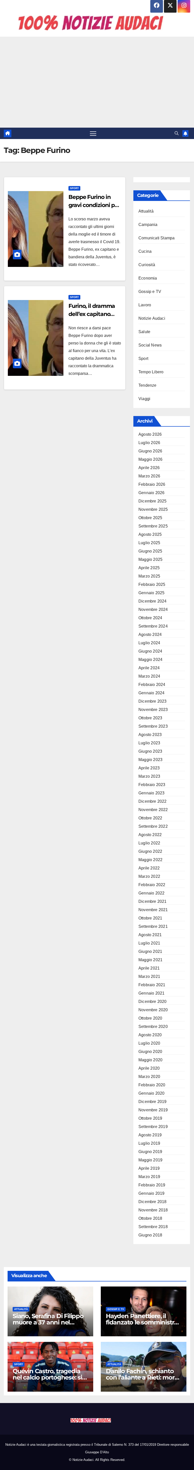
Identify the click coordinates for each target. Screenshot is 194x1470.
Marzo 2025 (149, 576)
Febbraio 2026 (151, 484)
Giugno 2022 (150, 851)
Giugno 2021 (150, 951)
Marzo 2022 (149, 876)
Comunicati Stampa (156, 238)
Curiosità (146, 265)
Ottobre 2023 (150, 718)
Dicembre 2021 (152, 901)
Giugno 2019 (150, 1152)
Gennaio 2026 (151, 493)
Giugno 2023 (150, 751)
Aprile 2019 (149, 1168)
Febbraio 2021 (151, 985)
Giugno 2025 (150, 551)
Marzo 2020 (149, 1076)
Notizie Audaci (151, 318)
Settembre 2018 (153, 1227)
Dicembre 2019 (152, 1101)
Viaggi (144, 399)
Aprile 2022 (149, 868)
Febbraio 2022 (151, 885)
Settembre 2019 (153, 1126)
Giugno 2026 (150, 451)
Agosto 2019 (150, 1135)
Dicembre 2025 (152, 501)
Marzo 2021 (149, 976)
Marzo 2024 (149, 676)
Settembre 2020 (153, 1026)
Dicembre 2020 (152, 1001)
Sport (74, 188)
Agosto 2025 (150, 534)
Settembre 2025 (153, 526)
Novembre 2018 (153, 1210)
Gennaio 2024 (151, 693)
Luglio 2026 (149, 443)
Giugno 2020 (150, 1051)
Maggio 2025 (150, 559)
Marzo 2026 (149, 476)
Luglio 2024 (149, 643)
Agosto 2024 (150, 634)
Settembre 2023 (153, 726)
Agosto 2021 (150, 935)
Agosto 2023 (150, 734)
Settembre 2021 (153, 926)
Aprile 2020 (149, 1068)
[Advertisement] (97, 82)
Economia (147, 278)
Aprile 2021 (149, 968)
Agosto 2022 (150, 835)
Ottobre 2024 (150, 618)
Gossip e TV (149, 291)
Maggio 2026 (150, 459)
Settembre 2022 (153, 826)
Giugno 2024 (150, 651)
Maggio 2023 (150, 759)
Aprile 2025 (149, 568)
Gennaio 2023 (151, 793)
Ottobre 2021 (150, 918)
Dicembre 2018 (152, 1202)
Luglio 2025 (149, 543)
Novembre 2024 (153, 609)
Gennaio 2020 (151, 1093)
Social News (150, 345)
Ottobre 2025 (150, 518)
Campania (148, 224)
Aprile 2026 (149, 468)
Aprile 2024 (149, 668)
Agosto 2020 (150, 1035)
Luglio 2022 (149, 843)
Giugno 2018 (150, 1235)
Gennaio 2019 (151, 1193)
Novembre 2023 (153, 709)
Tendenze (147, 385)
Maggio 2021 (150, 960)
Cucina (145, 251)
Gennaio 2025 (151, 593)
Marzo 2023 (149, 776)
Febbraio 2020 (151, 1085)
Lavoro (144, 305)
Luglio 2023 (149, 743)
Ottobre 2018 (150, 1218)
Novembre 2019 (153, 1110)
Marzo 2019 (149, 1177)
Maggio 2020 (150, 1060)
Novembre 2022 (153, 810)
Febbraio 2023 (151, 785)
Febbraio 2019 (151, 1185)
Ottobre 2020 (150, 1018)
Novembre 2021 (153, 910)
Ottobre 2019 (150, 1118)
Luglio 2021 (149, 943)
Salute (144, 332)
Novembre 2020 (153, 1010)
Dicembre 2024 (152, 601)
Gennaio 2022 (151, 893)
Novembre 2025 (153, 509)
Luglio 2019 (149, 1143)
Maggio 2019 (150, 1160)
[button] (177, 133)
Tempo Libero (150, 372)
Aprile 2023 (149, 768)
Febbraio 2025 (151, 584)
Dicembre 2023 (152, 701)
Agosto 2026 (150, 434)
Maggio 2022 (150, 860)
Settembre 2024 (153, 626)
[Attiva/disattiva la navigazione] (93, 133)
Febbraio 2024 (151, 684)
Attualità (146, 211)
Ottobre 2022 (150, 818)
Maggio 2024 (150, 659)
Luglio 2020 (149, 1043)
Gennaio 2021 (151, 993)
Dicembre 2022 (152, 801)
